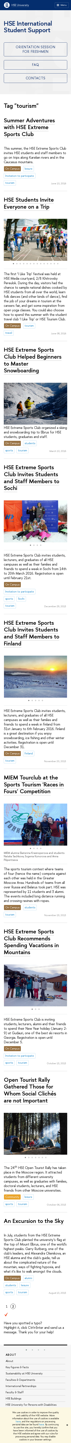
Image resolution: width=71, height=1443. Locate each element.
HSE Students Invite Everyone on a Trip (29, 203)
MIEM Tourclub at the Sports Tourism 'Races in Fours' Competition (34, 784)
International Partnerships (21, 1386)
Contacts (35, 78)
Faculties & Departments (20, 1380)
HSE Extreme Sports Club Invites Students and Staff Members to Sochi (31, 477)
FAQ (35, 64)
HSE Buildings (13, 1398)
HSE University (20, 5)
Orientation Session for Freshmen (35, 49)
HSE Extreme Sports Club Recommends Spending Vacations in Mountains (31, 941)
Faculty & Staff (15, 1392)
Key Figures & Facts (17, 1367)
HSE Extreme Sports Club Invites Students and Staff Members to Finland (31, 633)
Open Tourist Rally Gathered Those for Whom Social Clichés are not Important (30, 1090)
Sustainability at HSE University (24, 1373)
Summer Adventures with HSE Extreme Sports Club (29, 127)
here (18, 1421)
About (11, 1354)
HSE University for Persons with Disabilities (31, 1404)
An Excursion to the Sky (34, 1221)
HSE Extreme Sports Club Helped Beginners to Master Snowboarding (33, 360)
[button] (7, 240)
